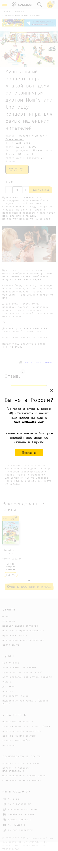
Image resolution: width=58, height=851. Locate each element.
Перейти (29, 452)
